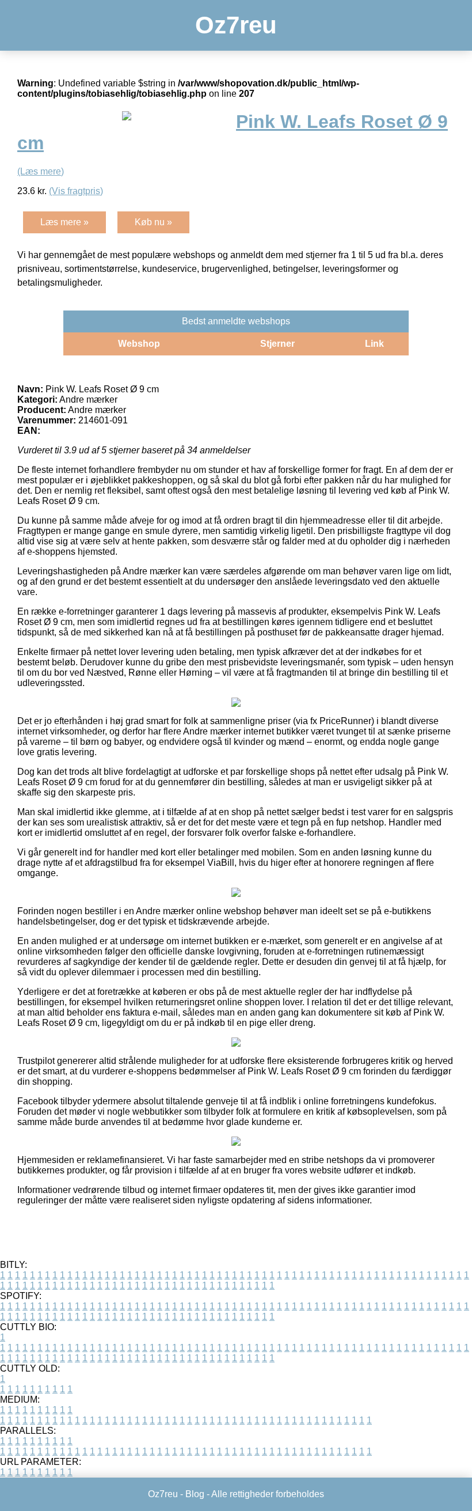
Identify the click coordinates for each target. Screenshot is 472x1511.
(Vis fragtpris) (76, 191)
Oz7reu (236, 25)
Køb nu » (153, 222)
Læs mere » (64, 222)
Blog (194, 1494)
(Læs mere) (40, 171)
